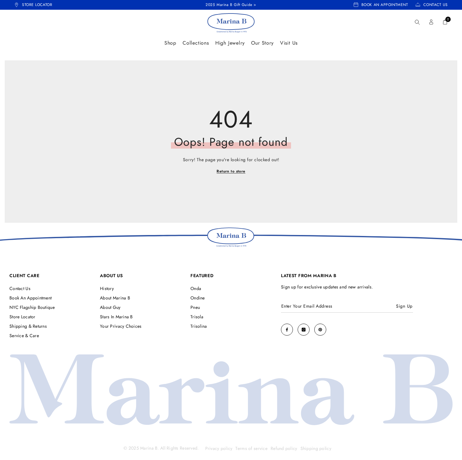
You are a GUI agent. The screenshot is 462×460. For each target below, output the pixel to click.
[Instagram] (304, 330)
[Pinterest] (320, 330)
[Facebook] (287, 330)
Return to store (231, 171)
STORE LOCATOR (37, 5)
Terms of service (251, 448)
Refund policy (284, 448)
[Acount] (431, 22)
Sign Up (404, 306)
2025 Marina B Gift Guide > (231, 5)
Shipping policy (315, 448)
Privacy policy (219, 448)
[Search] (417, 22)
